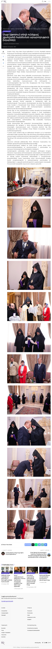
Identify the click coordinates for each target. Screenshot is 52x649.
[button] (2, 1)
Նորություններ (7, 31)
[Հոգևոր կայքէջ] (5, 1)
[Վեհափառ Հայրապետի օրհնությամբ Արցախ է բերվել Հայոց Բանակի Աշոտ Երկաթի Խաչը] (32, 570)
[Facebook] (42, 643)
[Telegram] (50, 643)
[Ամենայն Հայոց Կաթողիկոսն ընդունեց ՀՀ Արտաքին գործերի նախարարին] (7, 570)
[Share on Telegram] (3, 63)
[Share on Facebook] (3, 56)
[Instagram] (48, 643)
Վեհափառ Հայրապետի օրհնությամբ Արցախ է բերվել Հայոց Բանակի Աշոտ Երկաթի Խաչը (31, 580)
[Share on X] (3, 59)
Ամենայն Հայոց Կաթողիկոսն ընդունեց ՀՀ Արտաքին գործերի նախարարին (6, 578)
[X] (44, 643)
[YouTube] (46, 643)
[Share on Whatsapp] (36, 544)
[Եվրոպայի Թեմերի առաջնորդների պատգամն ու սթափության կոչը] (45, 570)
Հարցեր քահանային (7, 601)
